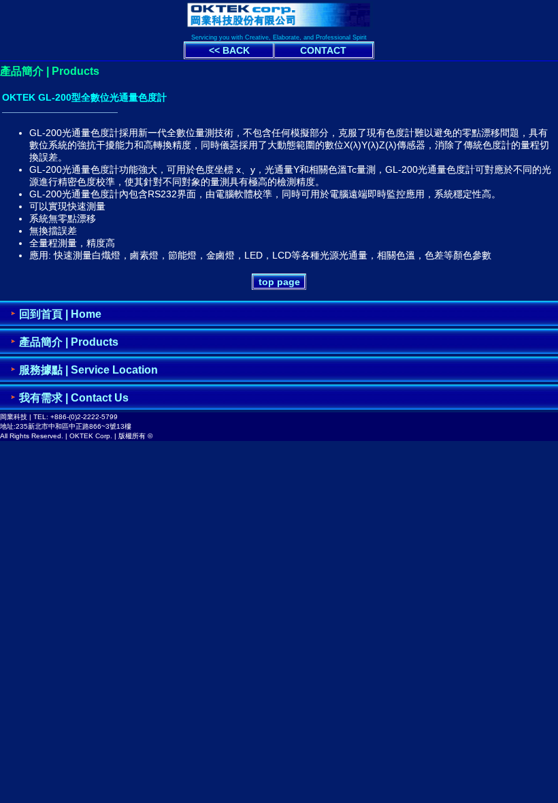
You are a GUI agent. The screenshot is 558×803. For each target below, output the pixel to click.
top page (279, 281)
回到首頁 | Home (60, 314)
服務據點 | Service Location (88, 370)
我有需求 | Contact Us (74, 398)
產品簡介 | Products (68, 342)
